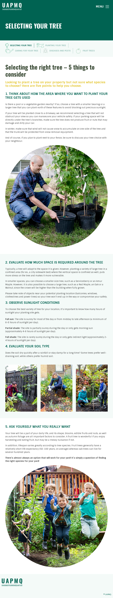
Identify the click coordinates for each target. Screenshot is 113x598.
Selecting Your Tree (21, 45)
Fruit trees (89, 50)
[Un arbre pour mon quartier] (12, 6)
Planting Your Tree (55, 45)
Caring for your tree (26, 50)
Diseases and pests (60, 50)
